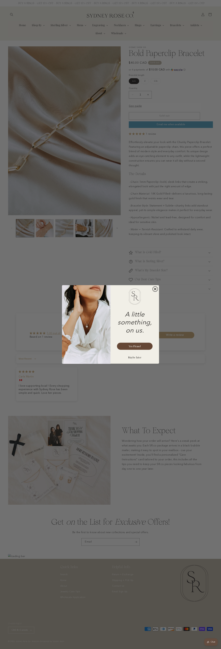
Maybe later (134, 357)
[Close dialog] (155, 289)
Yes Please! (135, 346)
